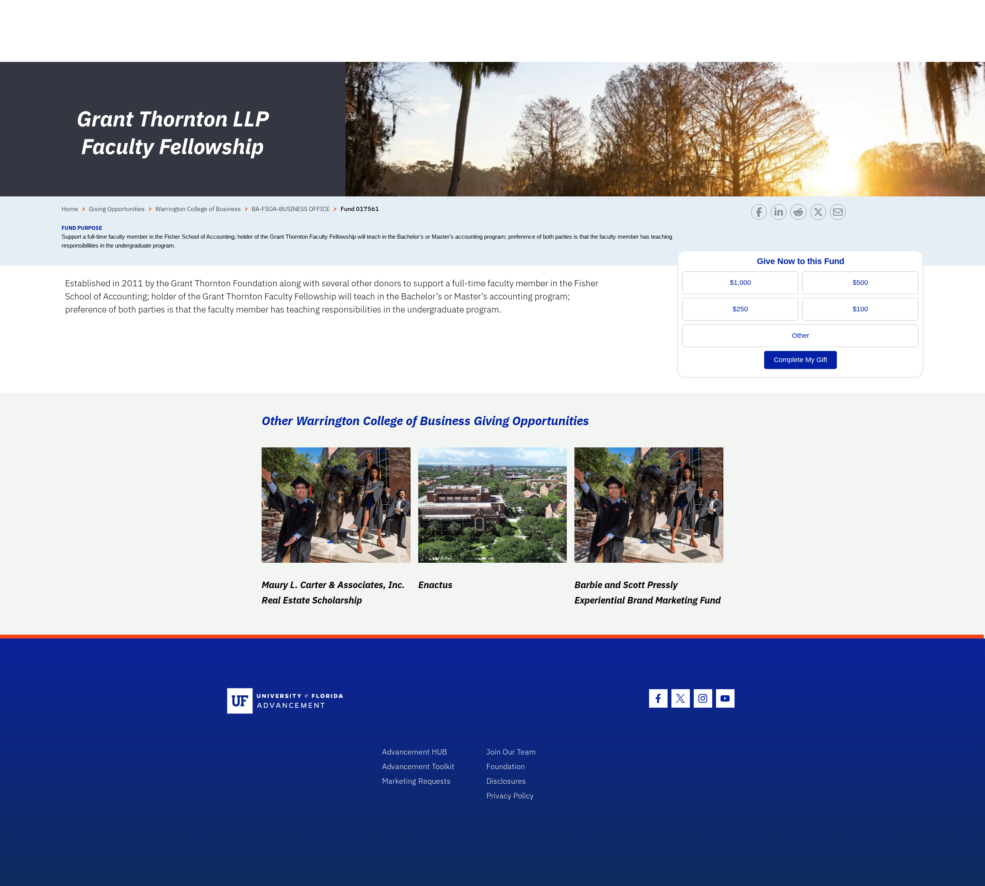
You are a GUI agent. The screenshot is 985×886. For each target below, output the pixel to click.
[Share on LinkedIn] (780, 214)
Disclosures (506, 781)
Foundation (505, 766)
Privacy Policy (510, 795)
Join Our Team (511, 751)
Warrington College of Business (198, 209)
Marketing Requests (416, 781)
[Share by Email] (840, 214)
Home (70, 209)
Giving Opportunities (117, 209)
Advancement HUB (414, 751)
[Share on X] (820, 214)
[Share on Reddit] (800, 214)
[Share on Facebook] (761, 214)
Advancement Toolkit (418, 766)
